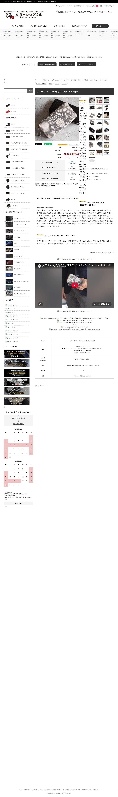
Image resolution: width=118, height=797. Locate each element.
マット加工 (16, 237)
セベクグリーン (17, 256)
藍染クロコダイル (18, 275)
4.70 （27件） (74, 144)
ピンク (13, 327)
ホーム (20, 789)
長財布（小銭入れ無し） (17, 130)
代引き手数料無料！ (66, 64)
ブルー (13, 312)
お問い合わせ (36, 789)
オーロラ (15, 319)
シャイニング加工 (18, 231)
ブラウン (15, 334)
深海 (15, 243)
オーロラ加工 (17, 287)
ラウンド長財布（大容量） (18, 168)
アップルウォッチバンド (17, 187)
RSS (94, 789)
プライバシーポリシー (45, 789)
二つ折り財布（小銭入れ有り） (19, 149)
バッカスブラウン (18, 262)
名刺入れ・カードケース (17, 193)
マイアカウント (62, 6)
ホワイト (15, 309)
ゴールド (15, 338)
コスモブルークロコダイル (20, 281)
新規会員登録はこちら (79, 6)
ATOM (97, 789)
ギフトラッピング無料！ (86, 64)
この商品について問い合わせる (98, 169)
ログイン (69, 6)
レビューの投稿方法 (95, 179)
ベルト (12, 199)
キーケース (15, 206)
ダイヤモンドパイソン (19, 294)
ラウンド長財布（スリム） (18, 162)
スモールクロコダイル (19, 224)
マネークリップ (15, 155)
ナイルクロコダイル (19, 218)
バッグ (12, 124)
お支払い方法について (58, 789)
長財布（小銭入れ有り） (17, 137)
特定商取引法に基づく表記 (85, 789)
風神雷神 (16, 250)
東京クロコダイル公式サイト (107, 6)
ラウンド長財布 (74, 80)
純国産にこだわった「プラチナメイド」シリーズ (55, 80)
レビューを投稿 (93, 176)
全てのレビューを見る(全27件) (98, 173)
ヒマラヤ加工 (17, 268)
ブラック (15, 305)
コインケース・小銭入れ (17, 180)
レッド (13, 323)
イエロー (15, 330)
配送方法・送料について (71, 789)
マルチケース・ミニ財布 (17, 174)
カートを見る (92, 6)
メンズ (12, 105)
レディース (13, 111)
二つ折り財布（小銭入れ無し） (19, 143)
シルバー (15, 341)
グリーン (15, 316)
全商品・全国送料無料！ (47, 64)
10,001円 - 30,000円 (41, 83)
